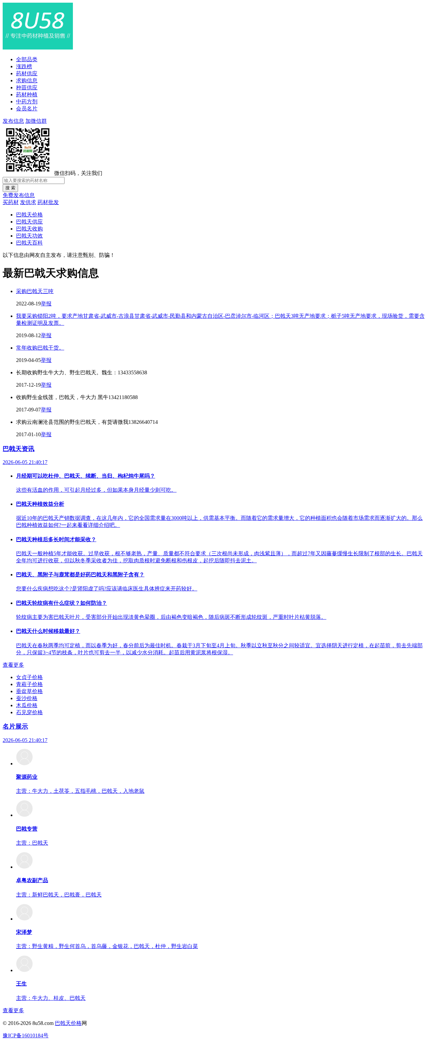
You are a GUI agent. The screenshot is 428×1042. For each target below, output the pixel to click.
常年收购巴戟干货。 (40, 348)
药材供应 (26, 73)
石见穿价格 (29, 712)
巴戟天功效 (29, 236)
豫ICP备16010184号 (25, 1035)
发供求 (28, 202)
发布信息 (13, 121)
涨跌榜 (24, 66)
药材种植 (26, 94)
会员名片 (26, 108)
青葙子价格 (29, 684)
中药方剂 (26, 101)
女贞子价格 (29, 677)
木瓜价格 (26, 705)
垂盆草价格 (29, 691)
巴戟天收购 (29, 228)
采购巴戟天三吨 (35, 291)
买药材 (11, 202)
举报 (46, 303)
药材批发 (48, 202)
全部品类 (26, 59)
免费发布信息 (19, 195)
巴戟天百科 (29, 243)
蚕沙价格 (26, 698)
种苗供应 (26, 87)
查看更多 (13, 665)
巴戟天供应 (29, 221)
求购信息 (26, 80)
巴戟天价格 (29, 214)
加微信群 (36, 121)
